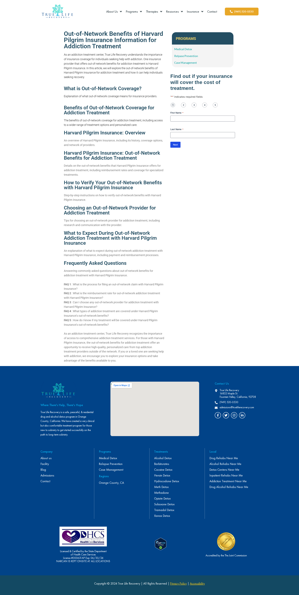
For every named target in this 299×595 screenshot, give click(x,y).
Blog (43, 469)
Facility (44, 463)
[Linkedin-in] (242, 415)
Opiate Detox (162, 498)
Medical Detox (108, 458)
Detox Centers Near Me (224, 469)
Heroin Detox (162, 475)
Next (175, 144)
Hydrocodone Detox (166, 481)
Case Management (111, 469)
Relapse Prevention (111, 463)
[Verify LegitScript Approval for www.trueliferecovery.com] (160, 549)
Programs (132, 12)
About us (46, 458)
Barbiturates (161, 463)
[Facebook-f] (218, 415)
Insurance (193, 12)
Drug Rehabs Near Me (223, 458)
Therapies (152, 12)
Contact (212, 12)
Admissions (47, 475)
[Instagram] (234, 415)
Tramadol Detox (164, 510)
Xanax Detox (162, 515)
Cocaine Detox (163, 469)
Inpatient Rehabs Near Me (226, 475)
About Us (112, 12)
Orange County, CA (111, 482)
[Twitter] (226, 415)
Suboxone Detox (164, 504)
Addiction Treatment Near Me (228, 481)
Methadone (161, 492)
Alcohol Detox (163, 458)
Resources (172, 12)
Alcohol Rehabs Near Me (225, 463)
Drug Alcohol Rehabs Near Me (228, 486)
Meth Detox (161, 486)
